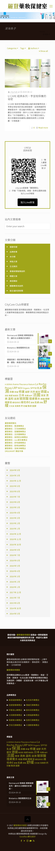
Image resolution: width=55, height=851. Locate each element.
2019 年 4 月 (15, 512)
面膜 (34, 405)
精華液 (8, 402)
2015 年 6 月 (15, 603)
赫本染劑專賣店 (32, 710)
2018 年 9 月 (15, 549)
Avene (16, 384)
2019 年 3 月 (15, 518)
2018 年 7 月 (15, 555)
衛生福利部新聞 (16, 290)
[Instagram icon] (27, 840)
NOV (20, 388)
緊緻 (32, 402)
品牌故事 (13, 251)
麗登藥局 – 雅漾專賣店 (14, 425)
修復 (16, 392)
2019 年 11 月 (15, 480)
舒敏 (41, 402)
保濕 (16, 748)
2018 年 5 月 (15, 565)
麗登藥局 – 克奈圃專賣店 (15, 434)
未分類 (12, 256)
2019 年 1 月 (15, 528)
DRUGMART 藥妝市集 (14, 451)
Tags (22, 48)
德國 (44, 391)
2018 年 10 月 (15, 544)
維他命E (25, 402)
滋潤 (16, 398)
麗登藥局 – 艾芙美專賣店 (15, 428)
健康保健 (13, 246)
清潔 (43, 395)
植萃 (30, 396)
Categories (11, 48)
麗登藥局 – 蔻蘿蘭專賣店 (15, 431)
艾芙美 (11, 406)
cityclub (13, 91)
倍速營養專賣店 (15, 705)
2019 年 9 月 (15, 486)
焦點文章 (13, 261)
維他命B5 (16, 402)
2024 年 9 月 (15, 470)
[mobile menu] (51, 5)
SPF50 (33, 387)
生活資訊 (13, 266)
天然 (32, 391)
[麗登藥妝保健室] (27, 6)
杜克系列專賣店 (32, 700)
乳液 (39, 388)
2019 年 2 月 (15, 523)
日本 (21, 395)
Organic (26, 388)
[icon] (30, 840)
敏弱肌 (21, 752)
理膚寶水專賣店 (15, 720)
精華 (47, 398)
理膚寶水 (34, 398)
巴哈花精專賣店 (15, 725)
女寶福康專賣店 (32, 715)
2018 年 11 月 (15, 539)
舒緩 (30, 762)
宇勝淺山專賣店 (15, 710)
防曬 (25, 406)
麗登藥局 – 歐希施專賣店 (15, 445)
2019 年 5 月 (15, 507)
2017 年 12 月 (15, 592)
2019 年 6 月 (15, 502)
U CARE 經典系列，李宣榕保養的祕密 (27, 97)
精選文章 (13, 276)
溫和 (10, 398)
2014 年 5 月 (15, 613)
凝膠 (27, 391)
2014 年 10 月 (15, 608)
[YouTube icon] (24, 840)
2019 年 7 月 (15, 496)
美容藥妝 (13, 281)
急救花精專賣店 (32, 720)
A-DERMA (8, 384)
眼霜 (43, 398)
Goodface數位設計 (28, 836)
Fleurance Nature (27, 384)
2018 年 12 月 (15, 534)
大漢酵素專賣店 (32, 725)
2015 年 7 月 (15, 597)
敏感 (11, 395)
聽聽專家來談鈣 (16, 285)
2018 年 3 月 (15, 576)
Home (42, 31)
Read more (43, 127)
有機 (27, 395)
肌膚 (37, 402)
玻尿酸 (24, 398)
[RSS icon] (34, 840)
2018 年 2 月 (15, 581)
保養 (12, 391)
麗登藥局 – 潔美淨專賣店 (15, 448)
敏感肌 (15, 395)
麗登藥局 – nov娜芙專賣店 (16, 439)
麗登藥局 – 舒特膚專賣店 (15, 442)
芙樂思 (17, 406)
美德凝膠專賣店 (15, 700)
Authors (33, 48)
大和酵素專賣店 (15, 715)
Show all (44, 51)
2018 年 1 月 (15, 587)
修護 (21, 391)
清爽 (22, 756)
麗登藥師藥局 (10, 423)
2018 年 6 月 (15, 560)
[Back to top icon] (27, 819)
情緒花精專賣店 (32, 705)
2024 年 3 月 (15, 475)
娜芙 (9, 752)
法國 (36, 394)
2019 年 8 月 (15, 491)
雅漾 (30, 405)
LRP (14, 388)
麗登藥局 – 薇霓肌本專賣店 (16, 437)
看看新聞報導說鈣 (17, 271)
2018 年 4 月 (15, 571)
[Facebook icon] (21, 840)
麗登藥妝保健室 (20, 825)
